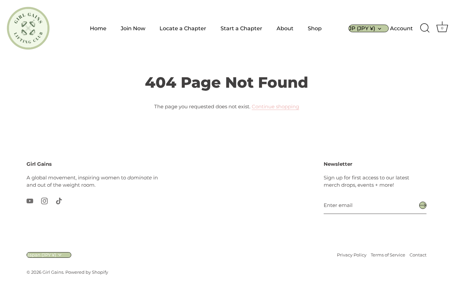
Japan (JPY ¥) (41, 254)
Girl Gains (52, 272)
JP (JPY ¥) (362, 28)
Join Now (133, 28)
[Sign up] (422, 205)
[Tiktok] (59, 200)
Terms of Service (388, 254)
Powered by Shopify (86, 272)
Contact (418, 254)
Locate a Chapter (183, 28)
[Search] (425, 28)
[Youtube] (30, 200)
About (285, 28)
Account (401, 28)
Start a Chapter (241, 28)
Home (98, 28)
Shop (315, 28)
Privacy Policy (351, 254)
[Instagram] (44, 200)
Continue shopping (275, 106)
